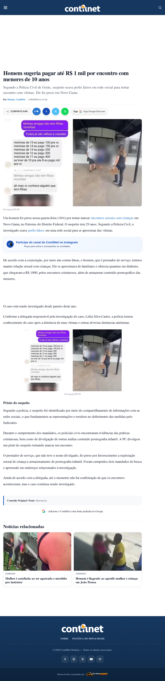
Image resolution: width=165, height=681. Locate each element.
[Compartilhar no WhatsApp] (65, 111)
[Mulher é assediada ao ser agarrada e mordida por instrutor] (37, 551)
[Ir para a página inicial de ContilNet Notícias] (82, 628)
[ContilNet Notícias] (82, 7)
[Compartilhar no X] (55, 111)
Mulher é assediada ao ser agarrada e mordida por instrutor (36, 580)
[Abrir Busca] (160, 7)
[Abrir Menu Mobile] (5, 7)
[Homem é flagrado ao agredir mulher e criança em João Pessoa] (108, 551)
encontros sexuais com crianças (112, 218)
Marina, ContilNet (16, 99)
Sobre (64, 638)
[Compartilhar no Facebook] (46, 111)
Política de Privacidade (88, 638)
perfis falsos (36, 230)
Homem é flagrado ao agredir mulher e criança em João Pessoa (107, 580)
